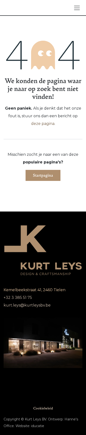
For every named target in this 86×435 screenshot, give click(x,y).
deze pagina (42, 123)
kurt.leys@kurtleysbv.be (27, 305)
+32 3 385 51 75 (18, 297)
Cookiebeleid (43, 408)
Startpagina (43, 175)
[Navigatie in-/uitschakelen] (76, 7)
